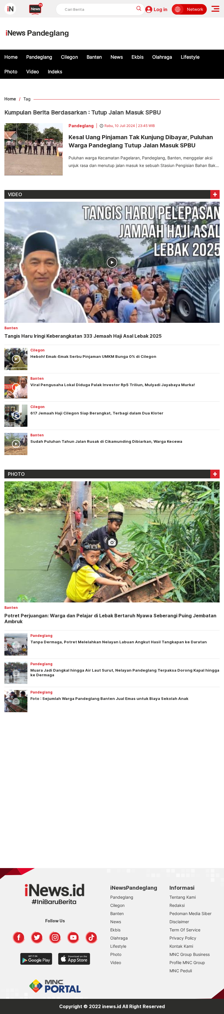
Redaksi (177, 905)
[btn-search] (139, 8)
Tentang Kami (182, 897)
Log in (160, 9)
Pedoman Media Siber (190, 913)
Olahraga (162, 57)
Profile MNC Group (187, 962)
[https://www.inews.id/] (37, 33)
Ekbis (138, 57)
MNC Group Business (189, 954)
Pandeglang (39, 57)
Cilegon (69, 57)
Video (32, 71)
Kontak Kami (181, 946)
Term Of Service (184, 929)
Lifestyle (190, 57)
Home (11, 57)
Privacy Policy (182, 937)
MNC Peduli (180, 970)
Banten (94, 57)
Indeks (55, 71)
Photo (11, 71)
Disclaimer (179, 921)
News (117, 57)
